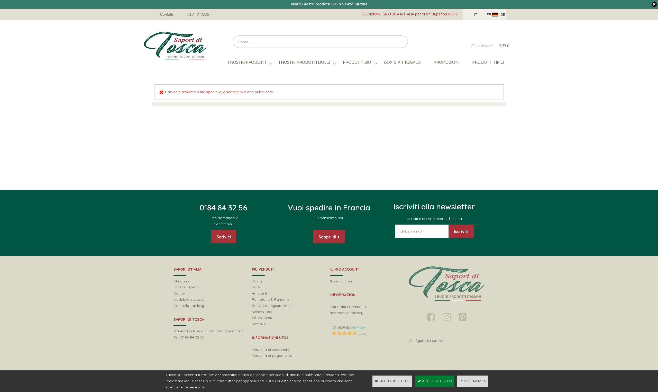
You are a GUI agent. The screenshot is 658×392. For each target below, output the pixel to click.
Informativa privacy (346, 312)
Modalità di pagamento (272, 355)
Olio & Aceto (262, 317)
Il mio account (342, 281)
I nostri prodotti (247, 62)
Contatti (166, 14)
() (363, 334)
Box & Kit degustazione (271, 305)
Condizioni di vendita (348, 306)
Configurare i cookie (426, 340)
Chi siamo (181, 281)
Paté (256, 287)
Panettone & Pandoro (270, 299)
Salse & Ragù (263, 311)
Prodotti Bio (357, 62)
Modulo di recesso (189, 299)
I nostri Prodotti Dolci (304, 62)
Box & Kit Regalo (402, 62)
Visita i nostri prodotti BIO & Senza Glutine (329, 4)
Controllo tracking (188, 305)
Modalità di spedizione (271, 349)
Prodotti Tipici (488, 62)
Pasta (257, 281)
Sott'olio (259, 324)
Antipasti (259, 293)
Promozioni (446, 62)
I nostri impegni (186, 287)
